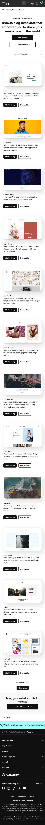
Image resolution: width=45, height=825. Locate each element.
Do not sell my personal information (22, 800)
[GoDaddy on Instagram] (8, 789)
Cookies (31, 796)
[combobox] (22, 54)
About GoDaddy (8, 740)
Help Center (6, 746)
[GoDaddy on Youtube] (24, 789)
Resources (5, 751)
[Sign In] (37, 3)
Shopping (5, 767)
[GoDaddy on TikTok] (13, 789)
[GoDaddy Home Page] (10, 775)
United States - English (10, 783)
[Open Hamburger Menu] (2, 3)
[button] (22, 54)
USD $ (38, 783)
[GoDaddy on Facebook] (3, 789)
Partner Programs (8, 756)
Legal (12, 796)
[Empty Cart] (41, 3)
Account (5, 762)
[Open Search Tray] (24, 3)
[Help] (33, 3)
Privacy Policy (22, 796)
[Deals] (28, 3)
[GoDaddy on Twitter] (19, 789)
